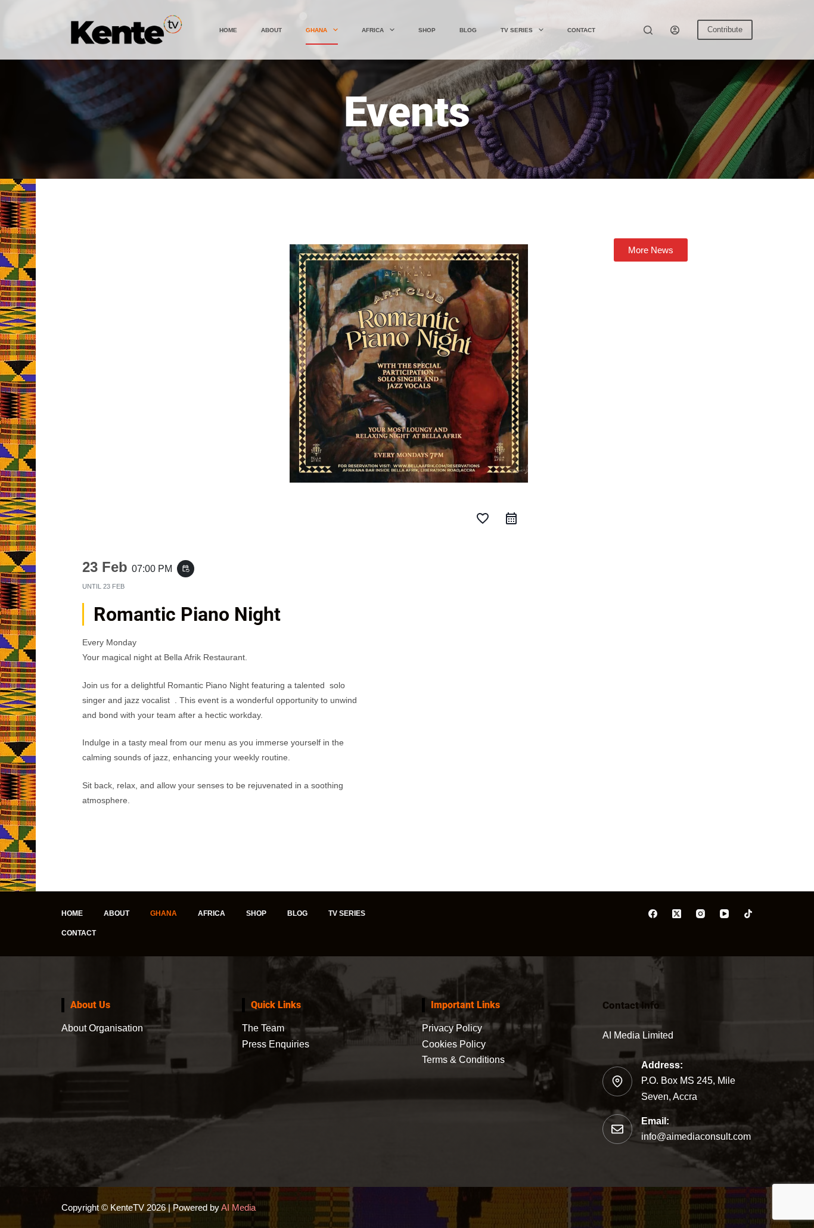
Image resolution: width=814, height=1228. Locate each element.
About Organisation (102, 1028)
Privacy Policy (452, 1028)
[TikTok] (748, 913)
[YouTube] (724, 913)
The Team (263, 1028)
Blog (468, 30)
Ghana (316, 30)
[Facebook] (652, 913)
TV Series (517, 30)
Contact (581, 30)
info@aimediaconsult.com (696, 1136)
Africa (373, 30)
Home (228, 30)
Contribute (724, 29)
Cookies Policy (454, 1044)
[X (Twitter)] (676, 913)
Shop (427, 30)
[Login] (674, 30)
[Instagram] (700, 913)
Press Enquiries (275, 1044)
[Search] (648, 30)
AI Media (237, 1207)
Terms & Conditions (463, 1060)
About (271, 30)
